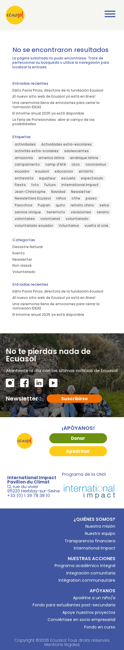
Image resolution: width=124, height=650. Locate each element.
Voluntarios (69, 225)
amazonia (24, 157)
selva (104, 205)
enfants (86, 171)
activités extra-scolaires (37, 150)
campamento (27, 164)
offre (76, 198)
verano (103, 212)
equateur (47, 178)
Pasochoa (23, 205)
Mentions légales (62, 644)
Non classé (22, 265)
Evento (18, 253)
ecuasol (42, 171)
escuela (68, 178)
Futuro (50, 184)
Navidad (58, 191)
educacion (64, 171)
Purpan (44, 205)
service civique (28, 212)
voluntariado (77, 218)
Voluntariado (23, 271)
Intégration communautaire (87, 580)
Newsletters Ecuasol (33, 198)
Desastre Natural (27, 246)
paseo (91, 198)
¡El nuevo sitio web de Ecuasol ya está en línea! (53, 96)
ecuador (22, 171)
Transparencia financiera (90, 541)
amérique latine (84, 157)
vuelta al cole (96, 225)
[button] (110, 15)
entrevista (24, 178)
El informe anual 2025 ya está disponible (48, 113)
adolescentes (76, 150)
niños (61, 198)
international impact (80, 184)
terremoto (55, 212)
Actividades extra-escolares (66, 144)
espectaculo (92, 178)
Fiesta (20, 184)
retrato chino (82, 205)
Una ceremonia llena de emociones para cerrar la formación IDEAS (55, 105)
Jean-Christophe (30, 191)
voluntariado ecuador (34, 225)
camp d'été (55, 164)
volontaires (25, 218)
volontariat (50, 218)
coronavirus (95, 164)
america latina (51, 157)
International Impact (94, 548)
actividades (25, 144)
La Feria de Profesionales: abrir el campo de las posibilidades (53, 122)
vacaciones (81, 212)
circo (76, 164)
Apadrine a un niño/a (94, 598)
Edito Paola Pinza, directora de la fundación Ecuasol (57, 90)
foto (35, 184)
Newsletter (81, 191)
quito (60, 205)
